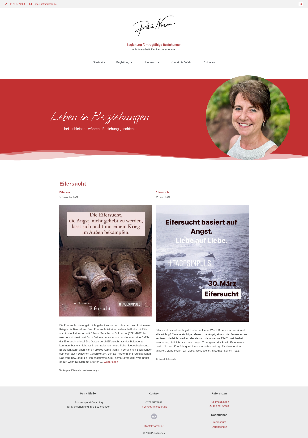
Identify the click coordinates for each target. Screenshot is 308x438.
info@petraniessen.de (154, 406)
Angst (162, 359)
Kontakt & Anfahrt (182, 62)
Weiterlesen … (112, 361)
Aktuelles (209, 62)
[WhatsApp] (154, 416)
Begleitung (122, 62)
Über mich (150, 62)
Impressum (219, 422)
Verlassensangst (91, 370)
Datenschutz (219, 426)
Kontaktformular (153, 426)
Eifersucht (66, 192)
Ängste (66, 370)
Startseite (99, 62)
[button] (301, 4)
